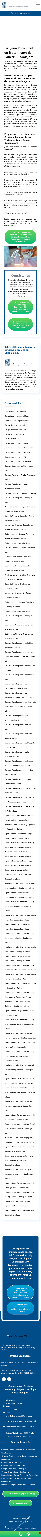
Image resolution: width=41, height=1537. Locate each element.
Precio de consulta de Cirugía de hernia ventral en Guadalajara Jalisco (20, 976)
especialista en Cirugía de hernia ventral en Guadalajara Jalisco (20, 986)
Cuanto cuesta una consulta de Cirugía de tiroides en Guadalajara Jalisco (20, 995)
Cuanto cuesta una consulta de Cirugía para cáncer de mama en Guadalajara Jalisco (20, 1024)
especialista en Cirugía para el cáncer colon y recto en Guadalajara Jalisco (19, 1081)
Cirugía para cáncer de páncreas (17, 452)
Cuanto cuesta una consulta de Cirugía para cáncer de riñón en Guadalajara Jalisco (20, 1128)
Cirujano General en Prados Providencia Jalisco (20, 477)
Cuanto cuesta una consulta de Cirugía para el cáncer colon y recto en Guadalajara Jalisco (20, 1056)
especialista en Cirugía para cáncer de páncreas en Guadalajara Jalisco (20, 1117)
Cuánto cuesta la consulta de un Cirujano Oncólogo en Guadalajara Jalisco (18, 615)
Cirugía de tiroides (12, 439)
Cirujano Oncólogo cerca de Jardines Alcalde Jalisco (19, 772)
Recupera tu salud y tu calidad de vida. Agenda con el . (20, 236)
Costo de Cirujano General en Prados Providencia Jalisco (19, 518)
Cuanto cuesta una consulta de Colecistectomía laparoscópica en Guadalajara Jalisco (18, 874)
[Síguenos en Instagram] (9, 1379)
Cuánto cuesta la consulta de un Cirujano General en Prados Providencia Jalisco (20, 547)
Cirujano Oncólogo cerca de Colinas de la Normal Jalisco (20, 790)
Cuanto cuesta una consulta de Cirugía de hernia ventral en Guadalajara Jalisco (20, 967)
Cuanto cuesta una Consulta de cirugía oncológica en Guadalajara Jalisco (20, 845)
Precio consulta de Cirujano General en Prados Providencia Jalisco (20, 509)
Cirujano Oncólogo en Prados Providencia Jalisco (16, 486)
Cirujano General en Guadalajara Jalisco (20, 493)
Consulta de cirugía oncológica (17, 416)
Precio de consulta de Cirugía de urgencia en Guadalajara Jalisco (17, 1203)
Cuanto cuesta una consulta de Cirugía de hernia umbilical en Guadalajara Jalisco (20, 938)
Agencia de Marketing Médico (20, 1521)
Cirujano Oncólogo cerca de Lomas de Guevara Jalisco (20, 668)
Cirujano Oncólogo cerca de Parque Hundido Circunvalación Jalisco (19, 763)
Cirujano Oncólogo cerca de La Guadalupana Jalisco (17, 754)
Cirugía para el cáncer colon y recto (19, 448)
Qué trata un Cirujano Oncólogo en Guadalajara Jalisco (19, 627)
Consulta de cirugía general (15, 411)
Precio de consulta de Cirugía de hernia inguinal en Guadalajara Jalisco (20, 917)
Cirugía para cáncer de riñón (16, 457)
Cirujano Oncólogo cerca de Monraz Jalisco (19, 677)
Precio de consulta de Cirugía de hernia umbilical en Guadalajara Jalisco (20, 949)
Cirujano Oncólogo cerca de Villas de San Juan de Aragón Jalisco (19, 799)
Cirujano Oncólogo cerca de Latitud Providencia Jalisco (19, 645)
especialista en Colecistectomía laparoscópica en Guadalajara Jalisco (19, 895)
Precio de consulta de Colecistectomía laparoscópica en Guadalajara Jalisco (20, 886)
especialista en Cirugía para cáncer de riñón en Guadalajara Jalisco (20, 1149)
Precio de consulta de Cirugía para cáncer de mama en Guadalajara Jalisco (20, 1035)
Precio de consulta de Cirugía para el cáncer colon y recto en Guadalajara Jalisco (19, 1069)
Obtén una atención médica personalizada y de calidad (20, 324)
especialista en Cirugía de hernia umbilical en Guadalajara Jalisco (17, 958)
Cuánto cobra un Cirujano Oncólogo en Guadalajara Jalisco (20, 604)
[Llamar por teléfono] (20, 1534)
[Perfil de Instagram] (12, 1534)
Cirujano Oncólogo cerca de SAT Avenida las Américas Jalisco (18, 718)
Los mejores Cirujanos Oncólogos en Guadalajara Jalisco (19, 595)
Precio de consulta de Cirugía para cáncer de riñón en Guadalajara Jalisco (20, 1140)
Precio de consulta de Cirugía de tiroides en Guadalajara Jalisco (17, 1004)
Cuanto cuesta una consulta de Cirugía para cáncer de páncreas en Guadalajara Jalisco (20, 1092)
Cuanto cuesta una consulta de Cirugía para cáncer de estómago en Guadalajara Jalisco (20, 1160)
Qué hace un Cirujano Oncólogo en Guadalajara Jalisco (19, 636)
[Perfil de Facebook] (4, 1534)
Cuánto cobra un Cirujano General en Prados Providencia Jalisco (19, 536)
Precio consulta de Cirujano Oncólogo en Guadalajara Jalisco (20, 577)
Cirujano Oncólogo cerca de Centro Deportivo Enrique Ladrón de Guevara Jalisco (20, 656)
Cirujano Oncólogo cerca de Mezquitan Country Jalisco (20, 745)
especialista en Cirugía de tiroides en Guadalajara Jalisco (19, 1013)
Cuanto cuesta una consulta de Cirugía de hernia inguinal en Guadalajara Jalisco (20, 906)
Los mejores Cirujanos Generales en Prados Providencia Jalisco (19, 527)
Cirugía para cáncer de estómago (18, 461)
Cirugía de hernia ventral (14, 434)
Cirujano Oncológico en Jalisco (13, 1466)
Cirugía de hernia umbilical (15, 430)
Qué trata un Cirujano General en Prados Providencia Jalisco (18, 559)
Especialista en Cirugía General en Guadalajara (19, 1475)
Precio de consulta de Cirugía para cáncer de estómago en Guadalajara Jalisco (19, 1174)
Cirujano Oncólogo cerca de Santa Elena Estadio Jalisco (18, 781)
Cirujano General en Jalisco (12, 1462)
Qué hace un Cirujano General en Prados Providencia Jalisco (18, 568)
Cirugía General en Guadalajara (13, 1469)
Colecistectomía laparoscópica (17, 421)
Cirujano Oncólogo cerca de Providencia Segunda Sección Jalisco (19, 695)
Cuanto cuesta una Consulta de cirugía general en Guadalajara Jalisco (20, 818)
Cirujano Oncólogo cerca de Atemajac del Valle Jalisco (20, 809)
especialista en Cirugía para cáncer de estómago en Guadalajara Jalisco (20, 1185)
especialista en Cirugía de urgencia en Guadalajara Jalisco (19, 1213)
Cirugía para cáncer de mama (16, 443)
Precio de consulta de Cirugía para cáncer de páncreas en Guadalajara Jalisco (18, 1106)
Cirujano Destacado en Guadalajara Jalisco (19, 468)
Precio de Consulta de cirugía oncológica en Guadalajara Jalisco (18, 854)
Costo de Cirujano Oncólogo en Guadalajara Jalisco (17, 586)
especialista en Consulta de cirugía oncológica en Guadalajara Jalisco (18, 863)
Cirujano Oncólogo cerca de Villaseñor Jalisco (20, 727)
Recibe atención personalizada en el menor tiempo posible (20, 307)
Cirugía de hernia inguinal (15, 425)
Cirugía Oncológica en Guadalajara (15, 1472)
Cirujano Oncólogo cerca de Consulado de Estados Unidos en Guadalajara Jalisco (20, 706)
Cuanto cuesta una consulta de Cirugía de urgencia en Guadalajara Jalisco (20, 1194)
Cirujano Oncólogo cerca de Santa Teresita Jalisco (18, 736)
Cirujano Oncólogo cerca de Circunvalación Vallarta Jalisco (17, 686)
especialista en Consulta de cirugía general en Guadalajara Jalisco (18, 836)
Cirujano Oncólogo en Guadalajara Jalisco (18, 500)
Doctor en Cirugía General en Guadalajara (18, 1485)
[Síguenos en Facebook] (4, 1379)
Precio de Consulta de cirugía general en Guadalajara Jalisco (20, 827)
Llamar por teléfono (21, 13)
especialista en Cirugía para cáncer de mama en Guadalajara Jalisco (20, 1045)
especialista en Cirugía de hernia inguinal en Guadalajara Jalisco (17, 927)
